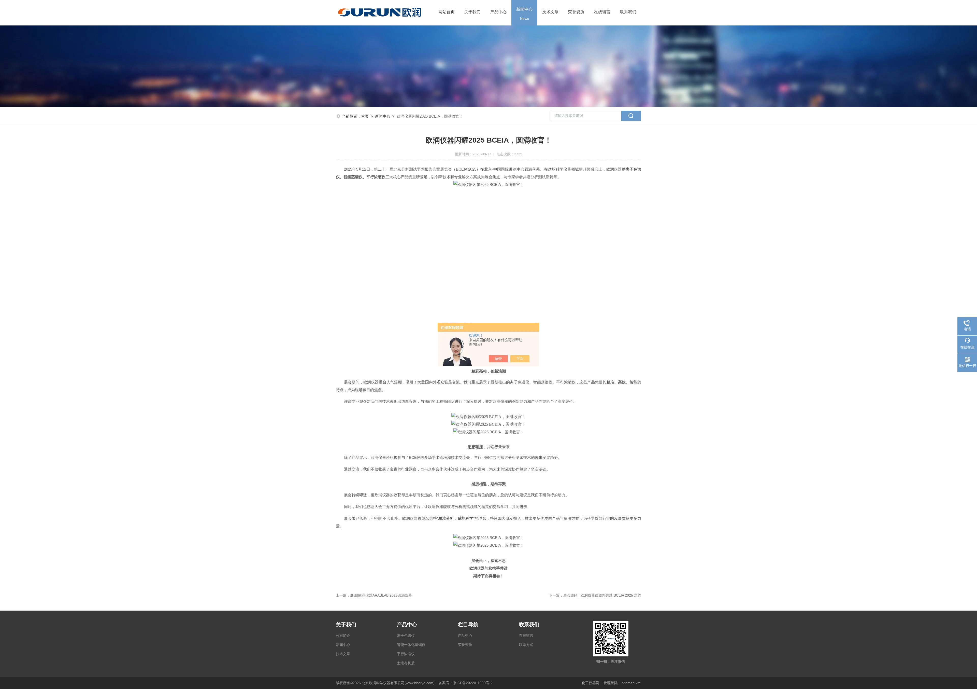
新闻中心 (524, 14)
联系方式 (526, 645)
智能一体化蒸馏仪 (411, 645)
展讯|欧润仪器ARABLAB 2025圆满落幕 (381, 595)
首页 (365, 116)
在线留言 (602, 12)
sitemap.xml (631, 683)
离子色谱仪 (406, 635)
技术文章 (550, 12)
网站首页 (446, 12)
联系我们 (628, 12)
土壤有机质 (406, 663)
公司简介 (343, 635)
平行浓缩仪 (406, 654)
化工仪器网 (590, 683)
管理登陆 (611, 683)
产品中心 (498, 12)
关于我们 (472, 12)
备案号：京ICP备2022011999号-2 (466, 683)
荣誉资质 (576, 12)
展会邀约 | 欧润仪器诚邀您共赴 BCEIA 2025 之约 (602, 595)
